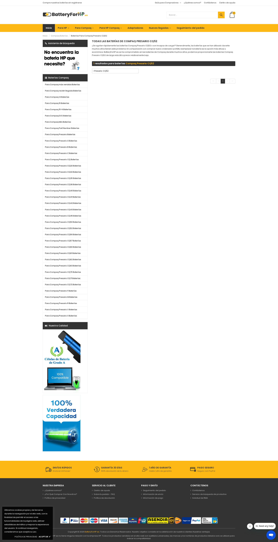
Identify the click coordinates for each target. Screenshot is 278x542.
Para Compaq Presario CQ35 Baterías (63, 178)
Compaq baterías (59, 35)
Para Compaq (83, 27)
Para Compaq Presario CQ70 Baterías (63, 272)
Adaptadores (135, 27)
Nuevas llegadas (159, 27)
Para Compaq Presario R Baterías (61, 303)
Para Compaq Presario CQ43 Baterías (63, 209)
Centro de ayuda (227, 2)
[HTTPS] (210, 520)
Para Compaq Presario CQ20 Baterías (63, 165)
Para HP (62, 27)
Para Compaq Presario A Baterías (61, 140)
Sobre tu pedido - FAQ (104, 494)
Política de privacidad (55, 498)
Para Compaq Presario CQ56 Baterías (63, 234)
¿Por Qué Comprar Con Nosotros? (61, 494)
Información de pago (153, 498)
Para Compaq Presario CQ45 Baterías (63, 215)
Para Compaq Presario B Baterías (61, 147)
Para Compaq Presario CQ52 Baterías (63, 228)
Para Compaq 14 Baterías (57, 97)
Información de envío (153, 494)
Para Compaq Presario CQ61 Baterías (63, 253)
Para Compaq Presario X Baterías (61, 315)
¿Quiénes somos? (192, 2)
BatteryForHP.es (92, 531)
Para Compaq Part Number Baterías (62, 128)
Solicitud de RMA (200, 498)
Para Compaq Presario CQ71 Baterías (62, 278)
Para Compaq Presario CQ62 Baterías (63, 259)
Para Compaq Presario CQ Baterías (62, 159)
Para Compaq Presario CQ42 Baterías (63, 203)
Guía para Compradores (167, 2)
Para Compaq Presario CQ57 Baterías (63, 240)
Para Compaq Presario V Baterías (61, 309)
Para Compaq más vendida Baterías (62, 84)
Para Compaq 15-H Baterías (58, 109)
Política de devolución (104, 498)
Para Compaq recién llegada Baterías (63, 90)
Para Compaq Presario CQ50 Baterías (63, 222)
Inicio (49, 27)
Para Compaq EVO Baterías (58, 115)
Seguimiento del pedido (190, 27)
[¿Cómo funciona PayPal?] (191, 520)
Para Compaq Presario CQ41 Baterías (63, 197)
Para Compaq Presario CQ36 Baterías (63, 184)
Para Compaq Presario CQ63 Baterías (63, 265)
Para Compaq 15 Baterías (57, 103)
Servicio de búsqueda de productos (209, 494)
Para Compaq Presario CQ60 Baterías (63, 247)
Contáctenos (210, 2)
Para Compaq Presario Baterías (60, 134)
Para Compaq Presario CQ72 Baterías (63, 284)
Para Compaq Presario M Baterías (61, 297)
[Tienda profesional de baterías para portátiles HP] (65, 14)
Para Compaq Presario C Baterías (61, 153)
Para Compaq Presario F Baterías (61, 290)
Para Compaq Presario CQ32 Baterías (63, 172)
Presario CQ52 (101, 70)
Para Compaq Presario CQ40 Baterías (63, 190)
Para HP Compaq (109, 27)
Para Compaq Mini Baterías (58, 122)
